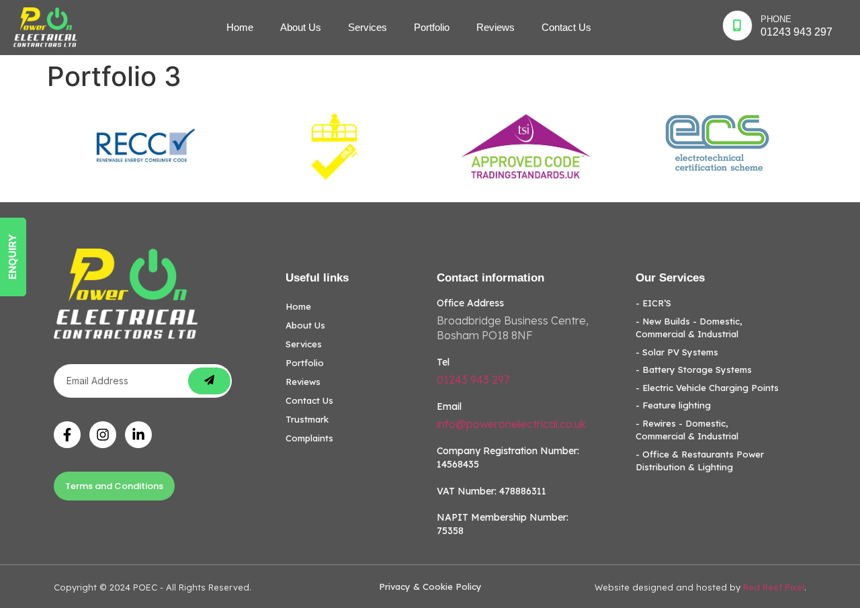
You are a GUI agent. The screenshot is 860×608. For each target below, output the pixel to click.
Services (367, 27)
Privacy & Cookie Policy (430, 586)
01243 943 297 (796, 32)
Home (239, 27)
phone (776, 19)
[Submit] (209, 380)
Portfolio (431, 27)
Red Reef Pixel (773, 587)
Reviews (495, 27)
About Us (300, 27)
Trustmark (307, 419)
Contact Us (566, 27)
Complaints (309, 438)
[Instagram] (102, 434)
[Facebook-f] (67, 434)
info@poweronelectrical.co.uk (511, 424)
